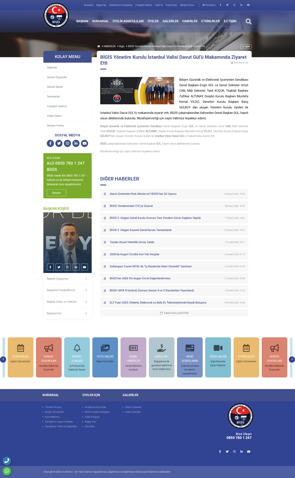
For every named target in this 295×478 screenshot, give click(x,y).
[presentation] (3, 359)
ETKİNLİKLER (210, 21)
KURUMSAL (100, 21)
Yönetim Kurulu (53, 407)
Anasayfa (89, 5)
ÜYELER (153, 21)
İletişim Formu (187, 5)
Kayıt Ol (159, 5)
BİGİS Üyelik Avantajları (97, 412)
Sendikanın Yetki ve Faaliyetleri (61, 426)
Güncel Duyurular (57, 77)
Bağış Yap (101, 5)
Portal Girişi (171, 5)
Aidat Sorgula (92, 417)
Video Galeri (54, 115)
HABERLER (189, 21)
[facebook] (220, 5)
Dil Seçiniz (210, 5)
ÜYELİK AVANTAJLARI (128, 21)
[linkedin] (241, 5)
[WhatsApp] (7, 471)
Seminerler (53, 96)
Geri (247, 46)
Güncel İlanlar (55, 86)
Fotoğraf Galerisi (144, 5)
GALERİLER (170, 21)
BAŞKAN (82, 21)
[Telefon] (7, 461)
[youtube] (248, 5)
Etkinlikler (90, 426)
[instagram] (234, 5)
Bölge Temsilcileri (54, 412)
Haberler (52, 67)
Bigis (121, 46)
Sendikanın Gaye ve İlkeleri (59, 421)
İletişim (56, 192)
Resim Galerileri (133, 407)
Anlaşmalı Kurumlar (95, 407)
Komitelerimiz (52, 417)
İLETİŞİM (230, 21)
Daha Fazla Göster (176, 313)
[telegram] (227, 5)
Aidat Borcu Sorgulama (121, 5)
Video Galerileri (133, 412)
